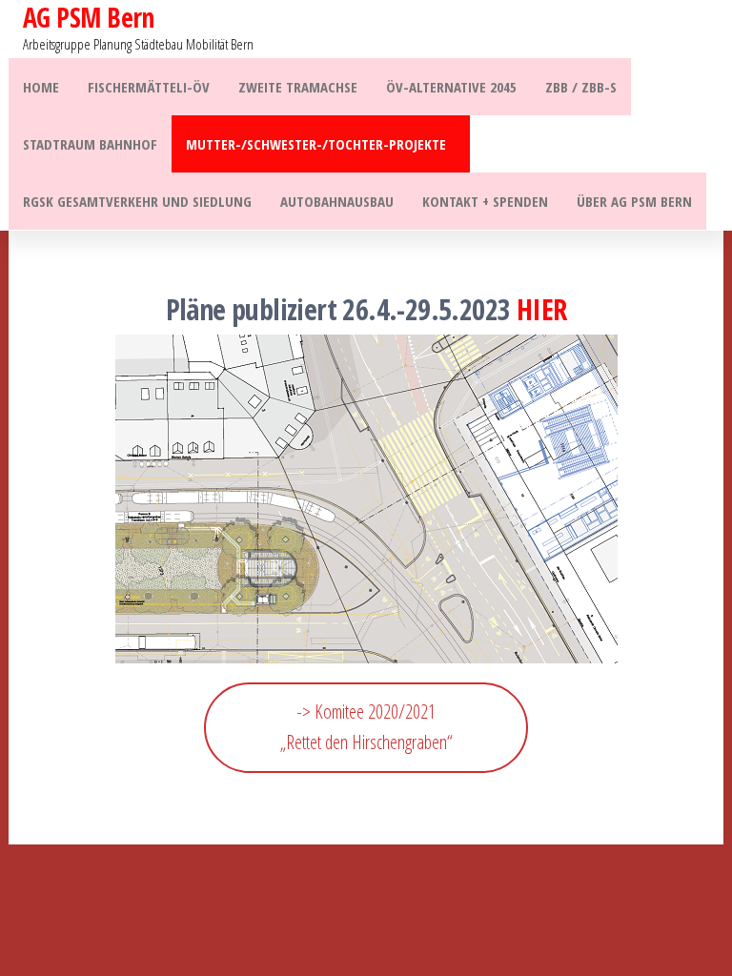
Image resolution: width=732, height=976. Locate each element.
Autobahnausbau (337, 201)
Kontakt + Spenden (485, 201)
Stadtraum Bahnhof (90, 143)
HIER (542, 309)
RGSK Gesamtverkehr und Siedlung (137, 201)
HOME (41, 86)
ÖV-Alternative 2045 (451, 86)
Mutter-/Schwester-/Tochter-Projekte (316, 143)
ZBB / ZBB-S (581, 86)
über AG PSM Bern (634, 201)
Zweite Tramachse (297, 86)
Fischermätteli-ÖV (149, 86)
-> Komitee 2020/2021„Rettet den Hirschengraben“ (366, 727)
